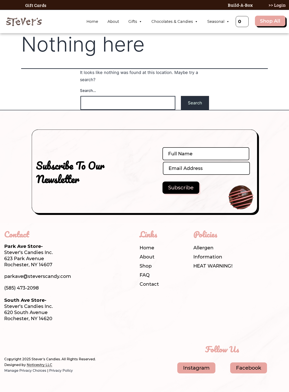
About (113, 21)
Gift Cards (35, 5)
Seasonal (215, 21)
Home (92, 21)
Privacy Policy (61, 371)
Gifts (132, 21)
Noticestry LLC (39, 365)
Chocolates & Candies (172, 21)
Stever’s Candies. (46, 359)
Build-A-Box (240, 5)
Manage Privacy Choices (25, 371)
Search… (88, 90)
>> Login (277, 5)
